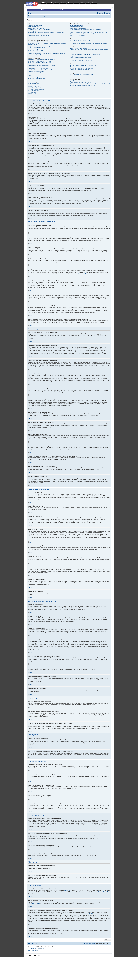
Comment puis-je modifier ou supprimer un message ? (40, 61)
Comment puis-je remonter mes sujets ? (37, 78)
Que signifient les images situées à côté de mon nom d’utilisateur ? (43, 49)
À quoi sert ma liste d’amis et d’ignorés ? (79, 48)
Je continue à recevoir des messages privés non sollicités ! (83, 41)
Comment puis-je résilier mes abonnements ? (80, 69)
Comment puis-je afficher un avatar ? (36, 50)
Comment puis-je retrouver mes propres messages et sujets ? (84, 60)
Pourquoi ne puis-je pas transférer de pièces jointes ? (40, 69)
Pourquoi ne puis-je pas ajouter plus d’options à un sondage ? (41, 65)
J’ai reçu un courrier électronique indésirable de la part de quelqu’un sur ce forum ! (88, 43)
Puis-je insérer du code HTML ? (35, 84)
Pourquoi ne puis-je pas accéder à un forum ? (38, 68)
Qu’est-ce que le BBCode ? (34, 83)
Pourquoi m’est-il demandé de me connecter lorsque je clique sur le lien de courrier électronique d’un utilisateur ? (46, 54)
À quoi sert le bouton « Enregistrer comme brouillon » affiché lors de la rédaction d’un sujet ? (47, 75)
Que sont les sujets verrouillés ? (35, 93)
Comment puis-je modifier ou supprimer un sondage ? (40, 66)
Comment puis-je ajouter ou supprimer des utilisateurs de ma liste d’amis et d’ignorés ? (89, 49)
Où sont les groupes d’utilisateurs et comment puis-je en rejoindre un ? (86, 29)
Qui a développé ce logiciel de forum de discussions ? (82, 81)
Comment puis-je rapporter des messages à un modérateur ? (41, 72)
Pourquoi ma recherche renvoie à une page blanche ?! (82, 57)
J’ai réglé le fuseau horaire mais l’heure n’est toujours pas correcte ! (43, 46)
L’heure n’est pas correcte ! (34, 44)
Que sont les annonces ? (33, 90)
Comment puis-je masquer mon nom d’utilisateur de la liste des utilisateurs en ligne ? (47, 43)
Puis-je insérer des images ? (34, 87)
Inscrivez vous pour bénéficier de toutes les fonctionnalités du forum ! (47, 10)
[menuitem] (29, 13)
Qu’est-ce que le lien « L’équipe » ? (78, 35)
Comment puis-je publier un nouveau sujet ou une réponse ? (41, 59)
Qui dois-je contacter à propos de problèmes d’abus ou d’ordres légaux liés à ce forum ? (90, 83)
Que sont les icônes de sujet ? (34, 95)
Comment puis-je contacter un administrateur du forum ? (82, 85)
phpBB (35, 946)
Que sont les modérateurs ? (76, 26)
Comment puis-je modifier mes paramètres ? (38, 41)
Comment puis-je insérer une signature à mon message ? (41, 62)
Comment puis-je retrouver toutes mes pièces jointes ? (82, 76)
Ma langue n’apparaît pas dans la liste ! (36, 47)
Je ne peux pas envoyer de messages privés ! (80, 40)
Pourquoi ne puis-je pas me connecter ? (37, 31)
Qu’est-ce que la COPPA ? (34, 26)
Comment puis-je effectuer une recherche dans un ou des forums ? (85, 54)
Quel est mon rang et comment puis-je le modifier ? (39, 51)
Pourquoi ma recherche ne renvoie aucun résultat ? (81, 56)
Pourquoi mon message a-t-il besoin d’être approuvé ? (40, 77)
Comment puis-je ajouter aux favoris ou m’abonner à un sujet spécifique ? (86, 66)
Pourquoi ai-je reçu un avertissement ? (36, 71)
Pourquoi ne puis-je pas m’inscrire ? (36, 28)
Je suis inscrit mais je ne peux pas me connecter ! (39, 29)
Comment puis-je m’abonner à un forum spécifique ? (82, 68)
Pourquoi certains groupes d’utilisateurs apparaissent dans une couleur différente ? (88, 32)
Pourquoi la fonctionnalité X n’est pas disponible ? (81, 82)
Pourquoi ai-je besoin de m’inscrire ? (36, 25)
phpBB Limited (68, 890)
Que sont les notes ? (32, 92)
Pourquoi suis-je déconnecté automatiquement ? (38, 35)
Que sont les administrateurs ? (77, 25)
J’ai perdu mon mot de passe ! (34, 33)
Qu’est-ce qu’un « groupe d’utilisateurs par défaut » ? (82, 33)
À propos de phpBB (103, 892)
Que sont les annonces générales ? (36, 89)
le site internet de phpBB (84, 274)
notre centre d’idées (34, 903)
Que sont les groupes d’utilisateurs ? (78, 28)
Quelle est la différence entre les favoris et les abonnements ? (84, 65)
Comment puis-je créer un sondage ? (36, 64)
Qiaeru (42, 948)
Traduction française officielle (34, 948)
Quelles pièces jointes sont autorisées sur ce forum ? (82, 74)
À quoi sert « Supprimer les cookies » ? (36, 36)
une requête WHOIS (88, 914)
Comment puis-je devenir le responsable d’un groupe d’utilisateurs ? (85, 31)
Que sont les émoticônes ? (34, 86)
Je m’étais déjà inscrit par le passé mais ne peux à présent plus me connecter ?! (46, 32)
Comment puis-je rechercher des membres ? (80, 58)
